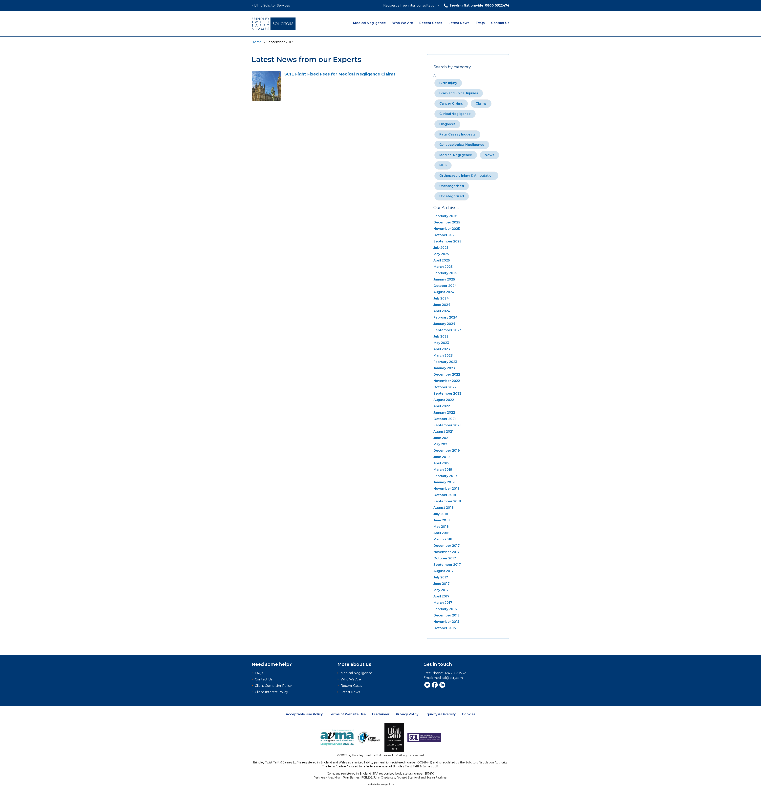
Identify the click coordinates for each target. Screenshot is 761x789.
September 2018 (447, 501)
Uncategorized (451, 196)
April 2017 (441, 596)
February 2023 (445, 362)
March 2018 (442, 539)
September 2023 (447, 330)
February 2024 (445, 317)
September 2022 (447, 393)
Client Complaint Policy (273, 686)
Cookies (468, 714)
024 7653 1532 (455, 673)
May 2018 (441, 527)
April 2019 (441, 463)
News (489, 155)
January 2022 (444, 412)
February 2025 (445, 273)
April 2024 (441, 311)
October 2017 (444, 558)
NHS (443, 165)
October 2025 (444, 235)
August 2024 (443, 292)
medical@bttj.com (448, 678)
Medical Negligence (369, 23)
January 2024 (444, 324)
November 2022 (446, 381)
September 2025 (447, 241)
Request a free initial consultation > (411, 5)
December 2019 (446, 450)
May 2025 (441, 254)
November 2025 (446, 229)
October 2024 (445, 286)
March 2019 (442, 469)
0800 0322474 (479, 5)
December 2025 (446, 222)
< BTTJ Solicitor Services (271, 5)
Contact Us (500, 23)
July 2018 (440, 514)
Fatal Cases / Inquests (457, 134)
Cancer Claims (451, 103)
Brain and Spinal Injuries (458, 93)
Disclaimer (381, 714)
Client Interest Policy (271, 692)
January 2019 (444, 482)
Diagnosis (447, 124)
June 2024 (441, 305)
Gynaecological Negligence (461, 145)
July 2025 (440, 248)
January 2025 (444, 279)
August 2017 (443, 571)
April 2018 (441, 533)
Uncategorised (451, 186)
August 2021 (443, 431)
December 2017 (446, 546)
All (435, 75)
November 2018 (446, 488)
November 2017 (446, 552)
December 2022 (446, 374)
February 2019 (445, 476)
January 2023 (444, 368)
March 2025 (443, 267)
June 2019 (441, 457)
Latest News (458, 23)
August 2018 (443, 507)
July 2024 (441, 298)
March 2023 (443, 355)
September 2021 (447, 425)
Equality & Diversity (440, 714)
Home (257, 42)
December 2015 (446, 615)
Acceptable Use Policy (304, 714)
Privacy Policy (407, 714)
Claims (481, 103)
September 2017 (447, 565)
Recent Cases (430, 23)
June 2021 (441, 438)
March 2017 (442, 603)
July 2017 (440, 577)
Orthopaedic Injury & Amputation (466, 175)
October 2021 (444, 419)
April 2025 (441, 260)
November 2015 (446, 622)
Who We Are (402, 23)
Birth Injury (448, 83)
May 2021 (440, 444)
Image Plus (387, 784)
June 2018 (441, 520)
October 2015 (444, 628)
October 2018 (444, 495)
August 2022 (443, 400)
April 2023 (441, 349)
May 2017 (440, 590)
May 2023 (441, 343)
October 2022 (444, 387)
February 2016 (445, 609)
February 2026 (445, 216)
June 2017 (441, 584)
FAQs (480, 23)
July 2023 (440, 336)
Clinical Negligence (455, 114)
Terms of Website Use (347, 714)
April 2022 (441, 406)
